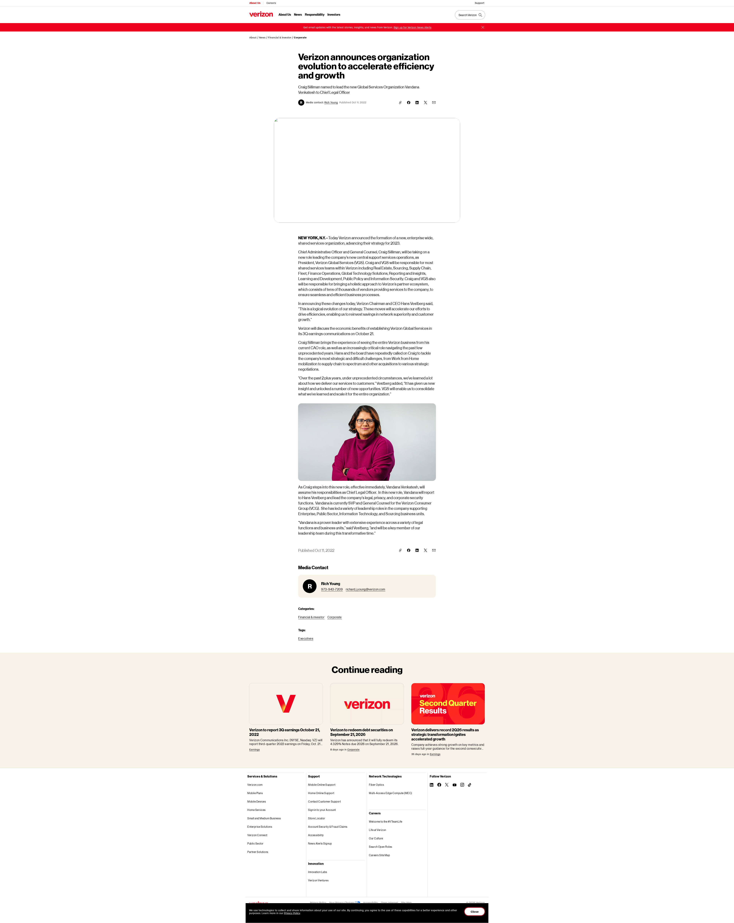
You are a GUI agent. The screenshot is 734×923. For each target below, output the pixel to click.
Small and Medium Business (264, 818)
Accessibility (316, 835)
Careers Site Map (379, 855)
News (298, 14)
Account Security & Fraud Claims (328, 826)
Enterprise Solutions (259, 826)
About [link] (253, 37)
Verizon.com (255, 784)
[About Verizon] (261, 14)
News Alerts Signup (320, 843)
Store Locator (316, 818)
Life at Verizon (377, 830)
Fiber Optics (376, 784)
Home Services (256, 809)
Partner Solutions (257, 851)
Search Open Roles (380, 846)
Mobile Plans (255, 793)
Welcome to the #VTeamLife (385, 821)
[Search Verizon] (470, 14)
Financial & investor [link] (279, 37)
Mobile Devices (256, 801)
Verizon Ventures (318, 880)
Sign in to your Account (322, 809)
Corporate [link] (300, 37)
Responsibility (314, 14)
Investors (333, 14)
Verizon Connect (257, 835)
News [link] (262, 37)
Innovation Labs (317, 872)
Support (479, 3)
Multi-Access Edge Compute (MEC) (390, 793)
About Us (254, 3)
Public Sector (255, 843)
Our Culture (376, 838)
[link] (412, 27)
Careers (271, 3)
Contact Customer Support (324, 801)
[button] (483, 27)
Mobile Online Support (321, 784)
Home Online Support (321, 793)
